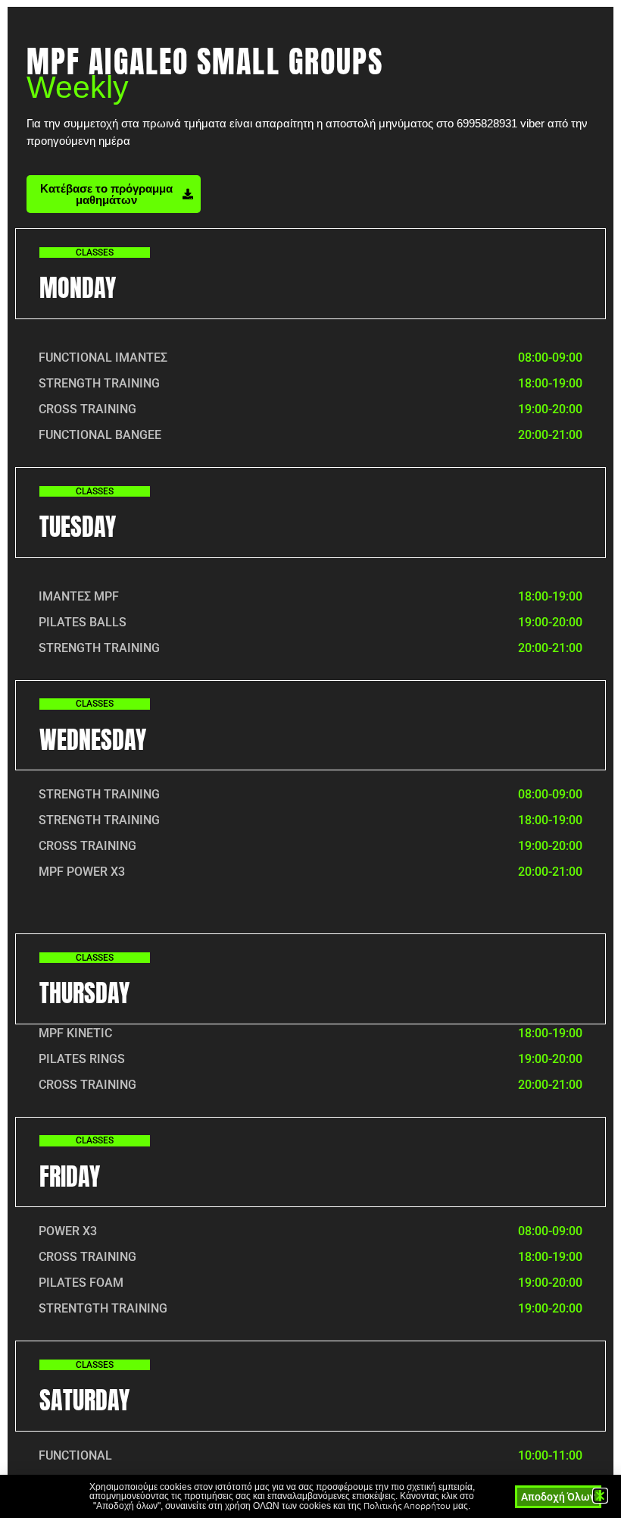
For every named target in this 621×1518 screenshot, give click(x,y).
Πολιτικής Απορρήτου (407, 1505)
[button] (600, 1495)
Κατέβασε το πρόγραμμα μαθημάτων (106, 194)
